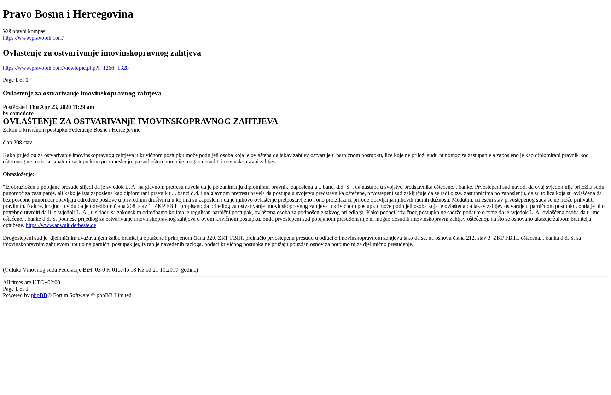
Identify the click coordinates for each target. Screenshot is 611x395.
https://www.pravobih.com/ (33, 38)
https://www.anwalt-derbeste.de (61, 225)
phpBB (39, 295)
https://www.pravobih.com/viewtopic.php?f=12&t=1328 (66, 68)
